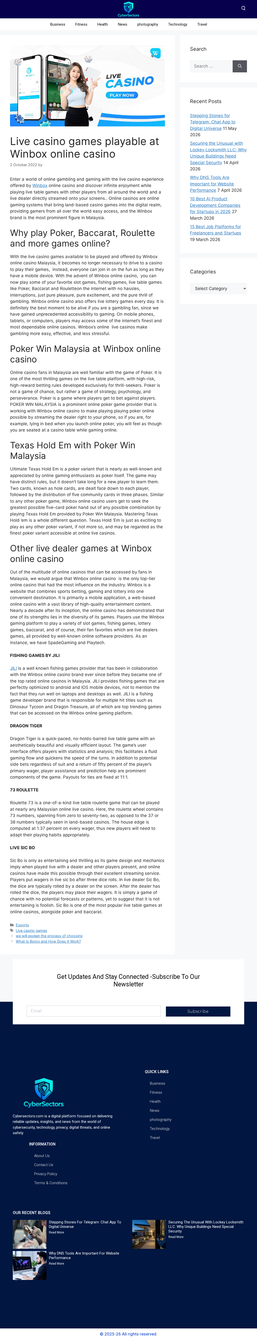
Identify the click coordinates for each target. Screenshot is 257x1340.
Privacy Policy (45, 1174)
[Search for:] (211, 66)
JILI (13, 668)
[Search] (240, 66)
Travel (202, 24)
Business (57, 24)
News (122, 24)
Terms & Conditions (51, 1183)
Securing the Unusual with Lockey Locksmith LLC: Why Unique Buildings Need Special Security (205, 1226)
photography (147, 24)
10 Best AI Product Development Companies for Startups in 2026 (215, 205)
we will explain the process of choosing (49, 936)
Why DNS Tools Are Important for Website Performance (212, 184)
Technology (177, 24)
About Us (42, 1156)
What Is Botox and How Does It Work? (48, 941)
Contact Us (43, 1165)
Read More (56, 1232)
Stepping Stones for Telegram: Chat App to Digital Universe (212, 122)
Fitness (81, 24)
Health (102, 24)
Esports (22, 925)
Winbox (39, 185)
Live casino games (31, 930)
